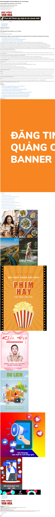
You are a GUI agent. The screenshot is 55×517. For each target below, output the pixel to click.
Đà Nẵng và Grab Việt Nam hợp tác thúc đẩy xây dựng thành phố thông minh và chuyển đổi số (16, 92)
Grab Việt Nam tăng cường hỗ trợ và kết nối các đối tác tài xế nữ (12, 90)
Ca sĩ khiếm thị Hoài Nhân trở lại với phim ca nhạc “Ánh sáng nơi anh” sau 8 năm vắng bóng (11, 208)
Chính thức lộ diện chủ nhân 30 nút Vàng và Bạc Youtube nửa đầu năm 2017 (14, 39)
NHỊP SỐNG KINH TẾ (5, 26)
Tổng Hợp (3, 193)
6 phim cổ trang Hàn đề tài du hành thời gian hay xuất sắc (8, 199)
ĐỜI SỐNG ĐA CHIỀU (5, 24)
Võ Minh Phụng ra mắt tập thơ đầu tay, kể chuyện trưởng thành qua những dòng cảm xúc (11, 202)
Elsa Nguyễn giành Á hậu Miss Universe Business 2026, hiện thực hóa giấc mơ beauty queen (11, 205)
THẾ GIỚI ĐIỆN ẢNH (5, 25)
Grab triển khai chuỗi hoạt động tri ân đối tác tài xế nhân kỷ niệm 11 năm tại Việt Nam (15, 96)
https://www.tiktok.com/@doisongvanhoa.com (7, 509)
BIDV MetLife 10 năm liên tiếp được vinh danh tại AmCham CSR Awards (13, 86)
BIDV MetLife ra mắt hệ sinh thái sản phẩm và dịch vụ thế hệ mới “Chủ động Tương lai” (15, 93)
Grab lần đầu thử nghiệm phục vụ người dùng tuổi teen (10, 87)
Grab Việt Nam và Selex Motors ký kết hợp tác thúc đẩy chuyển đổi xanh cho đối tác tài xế (16, 95)
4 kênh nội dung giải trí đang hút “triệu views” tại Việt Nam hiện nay (12, 40)
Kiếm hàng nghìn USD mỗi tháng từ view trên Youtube (10, 37)
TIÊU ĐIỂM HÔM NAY (5, 23)
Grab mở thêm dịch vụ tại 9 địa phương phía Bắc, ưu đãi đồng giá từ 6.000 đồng (14, 89)
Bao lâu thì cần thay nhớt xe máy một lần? (6, 195)
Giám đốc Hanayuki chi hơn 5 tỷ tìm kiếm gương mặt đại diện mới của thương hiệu (10, 196)
